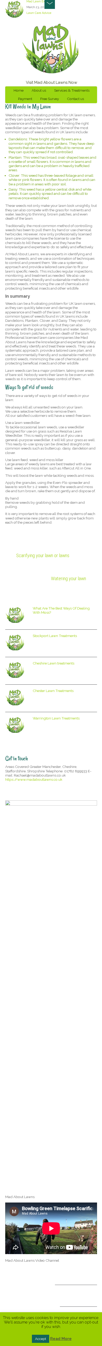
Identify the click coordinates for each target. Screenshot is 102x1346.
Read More (61, 1339)
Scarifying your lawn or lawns (42, 555)
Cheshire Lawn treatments (53, 663)
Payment (25, 99)
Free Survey (49, 99)
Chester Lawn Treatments (53, 691)
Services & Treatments (71, 90)
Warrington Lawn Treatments (56, 718)
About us (39, 90)
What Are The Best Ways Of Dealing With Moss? (61, 610)
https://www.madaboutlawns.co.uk (33, 779)
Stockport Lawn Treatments (55, 636)
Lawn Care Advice (38, 13)
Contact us (75, 99)
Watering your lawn (68, 578)
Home (19, 90)
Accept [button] (40, 1339)
